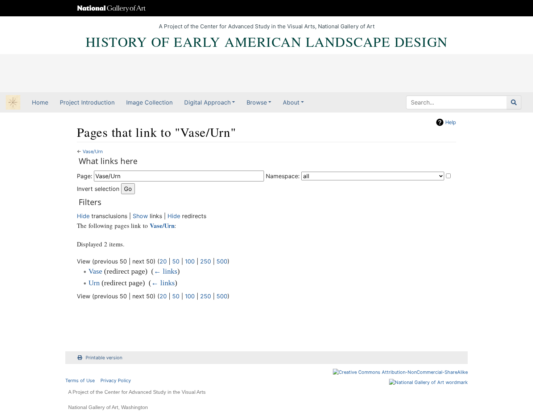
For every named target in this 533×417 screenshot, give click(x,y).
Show (140, 216)
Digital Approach (207, 102)
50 (175, 261)
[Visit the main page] (13, 103)
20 (163, 261)
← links (165, 271)
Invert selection (98, 188)
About (291, 102)
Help (450, 122)
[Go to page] (514, 102)
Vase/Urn (93, 151)
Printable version (104, 357)
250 (205, 261)
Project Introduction (87, 102)
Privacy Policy (115, 380)
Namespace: (282, 176)
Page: (84, 176)
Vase (95, 271)
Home (40, 102)
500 (221, 261)
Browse (257, 102)
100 (190, 261)
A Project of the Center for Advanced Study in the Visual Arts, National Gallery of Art (267, 26)
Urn (94, 283)
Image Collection (149, 102)
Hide (83, 216)
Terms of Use (80, 380)
